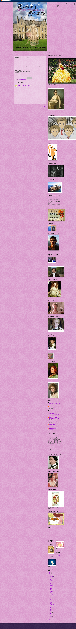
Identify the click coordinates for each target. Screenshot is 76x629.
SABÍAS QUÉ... (50, 596)
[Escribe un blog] (28, 78)
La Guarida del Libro (52, 424)
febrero (51, 616)
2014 (50, 573)
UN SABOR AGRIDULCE (51, 585)
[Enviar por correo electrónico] (27, 78)
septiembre (51, 579)
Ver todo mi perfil (58, 555)
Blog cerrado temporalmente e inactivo (54, 421)
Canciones (53, 52)
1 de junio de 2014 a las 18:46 (27, 85)
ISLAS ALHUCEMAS (51, 588)
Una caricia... (51, 429)
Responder (19, 88)
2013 (50, 619)
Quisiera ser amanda (52, 428)
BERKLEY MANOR (27, 5)
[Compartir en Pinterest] (31, 78)
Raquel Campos (51, 413)
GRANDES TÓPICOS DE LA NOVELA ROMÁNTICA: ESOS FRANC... (51, 603)
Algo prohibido (33, 52)
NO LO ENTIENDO (51, 594)
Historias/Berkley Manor (22, 79)
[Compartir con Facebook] (30, 78)
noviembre (51, 576)
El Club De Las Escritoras (53, 406)
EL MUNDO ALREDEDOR (53, 417)
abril (50, 613)
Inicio (31, 106)
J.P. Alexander (20, 85)
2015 (50, 572)
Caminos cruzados (44, 52)
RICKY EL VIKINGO (52, 410)
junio (50, 583)
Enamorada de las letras (53, 402)
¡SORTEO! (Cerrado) (52, 407)
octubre (51, 577)
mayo (51, 612)
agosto (51, 580)
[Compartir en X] (29, 78)
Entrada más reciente (18, 106)
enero (51, 617)
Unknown (58, 554)
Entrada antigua (42, 106)
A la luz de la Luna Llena (22, 52)
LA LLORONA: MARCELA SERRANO (54, 418)
